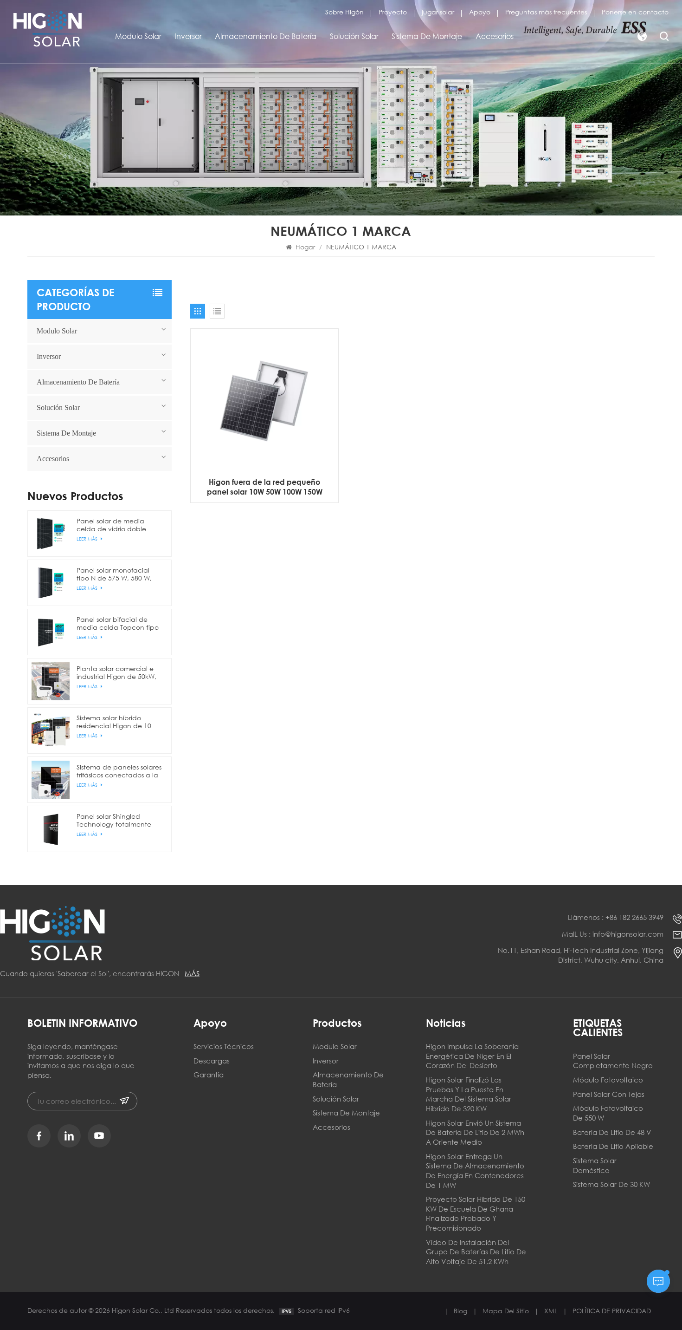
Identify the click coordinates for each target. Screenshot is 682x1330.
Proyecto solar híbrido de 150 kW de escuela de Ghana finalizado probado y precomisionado (475, 1213)
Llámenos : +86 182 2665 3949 (615, 917)
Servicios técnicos (223, 1046)
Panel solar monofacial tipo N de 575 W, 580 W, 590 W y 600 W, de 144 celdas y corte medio (114, 574)
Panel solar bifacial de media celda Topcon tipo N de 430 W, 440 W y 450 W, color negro (118, 623)
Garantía (208, 1074)
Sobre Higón (344, 11)
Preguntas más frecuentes (546, 11)
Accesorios (495, 36)
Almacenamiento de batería (265, 36)
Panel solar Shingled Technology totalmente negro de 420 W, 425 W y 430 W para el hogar (116, 820)
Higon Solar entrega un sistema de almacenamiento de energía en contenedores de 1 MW (475, 1171)
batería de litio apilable (613, 1146)
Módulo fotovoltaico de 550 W (608, 1112)
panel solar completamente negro (613, 1060)
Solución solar (354, 36)
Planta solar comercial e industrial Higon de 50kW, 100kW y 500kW (116, 672)
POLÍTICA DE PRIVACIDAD (612, 1310)
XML (550, 1310)
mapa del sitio (506, 1310)
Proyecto (393, 11)
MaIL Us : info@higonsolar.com (612, 934)
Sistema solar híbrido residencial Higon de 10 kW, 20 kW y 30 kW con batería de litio (114, 722)
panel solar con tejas (608, 1094)
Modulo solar (138, 36)
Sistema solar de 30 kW (611, 1184)
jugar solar (438, 11)
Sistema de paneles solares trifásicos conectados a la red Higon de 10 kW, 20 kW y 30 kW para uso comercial (119, 771)
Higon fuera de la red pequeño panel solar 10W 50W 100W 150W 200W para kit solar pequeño (264, 486)
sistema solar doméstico (595, 1165)
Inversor (188, 36)
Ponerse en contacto (635, 11)
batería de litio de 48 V (612, 1132)
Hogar (305, 246)
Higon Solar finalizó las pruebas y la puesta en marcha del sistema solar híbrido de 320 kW (468, 1094)
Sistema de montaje (427, 36)
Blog (460, 1310)
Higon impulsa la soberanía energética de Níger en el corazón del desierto (472, 1056)
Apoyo (479, 11)
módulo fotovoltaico (608, 1079)
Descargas (211, 1060)
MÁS (192, 973)
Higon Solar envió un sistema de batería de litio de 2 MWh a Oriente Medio (475, 1132)
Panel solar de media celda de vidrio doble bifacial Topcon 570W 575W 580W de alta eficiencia (111, 525)
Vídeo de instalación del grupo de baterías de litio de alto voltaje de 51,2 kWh (476, 1252)
